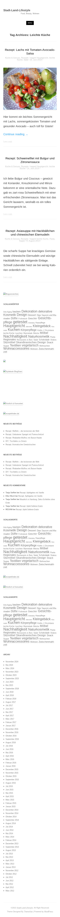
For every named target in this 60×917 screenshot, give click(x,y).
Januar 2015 (10, 806)
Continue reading (15, 134)
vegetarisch (30, 345)
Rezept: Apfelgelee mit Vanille (32, 493)
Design (22, 315)
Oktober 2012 (11, 874)
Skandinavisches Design (31, 342)
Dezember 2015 (12, 769)
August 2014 (11, 823)
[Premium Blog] (10, 294)
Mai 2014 (9, 833)
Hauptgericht (42, 58)
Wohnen (34, 349)
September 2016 (12, 739)
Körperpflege (29, 329)
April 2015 (10, 796)
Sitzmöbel (9, 342)
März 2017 (10, 719)
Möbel (44, 332)
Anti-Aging (7, 312)
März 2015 (10, 800)
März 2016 (10, 759)
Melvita (36, 333)
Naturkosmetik (38, 336)
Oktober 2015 (11, 776)
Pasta (52, 239)
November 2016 (12, 732)
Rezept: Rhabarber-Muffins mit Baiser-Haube (24, 438)
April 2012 (10, 887)
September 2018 (12, 689)
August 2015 (11, 783)
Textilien (15, 345)
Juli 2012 (9, 877)
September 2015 (12, 779)
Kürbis (40, 330)
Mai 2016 (9, 753)
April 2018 (10, 695)
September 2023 (12, 678)
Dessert (32, 315)
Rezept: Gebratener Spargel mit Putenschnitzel (25, 434)
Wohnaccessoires (16, 348)
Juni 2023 (9, 682)
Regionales (9, 339)
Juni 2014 (9, 830)
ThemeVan (28, 912)
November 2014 (12, 813)
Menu (30, 23)
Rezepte (24, 58)
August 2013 (11, 850)
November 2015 (12, 773)
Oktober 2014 (11, 817)
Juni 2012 (9, 881)
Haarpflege (40, 322)
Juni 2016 (9, 749)
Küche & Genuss (12, 58)
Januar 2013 (10, 867)
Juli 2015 (9, 786)
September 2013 (12, 847)
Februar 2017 (11, 722)
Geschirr (32, 318)
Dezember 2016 (12, 729)
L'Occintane (48, 330)
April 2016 (10, 756)
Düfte (14, 318)
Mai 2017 (9, 712)
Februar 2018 (11, 699)
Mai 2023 (9, 685)
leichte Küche (42, 239)
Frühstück (22, 318)
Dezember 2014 (12, 810)
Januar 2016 (10, 766)
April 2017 (10, 715)
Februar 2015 (11, 803)
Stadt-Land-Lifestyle (16, 10)
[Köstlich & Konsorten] (13, 403)
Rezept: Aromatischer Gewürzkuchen (21, 444)
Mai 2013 (9, 857)
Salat (26, 60)
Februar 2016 (11, 763)
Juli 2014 (9, 827)
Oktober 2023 (11, 675)
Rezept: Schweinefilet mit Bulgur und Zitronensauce (30, 160)
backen (17, 311)
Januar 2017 (10, 726)
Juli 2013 (9, 854)
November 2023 (12, 672)
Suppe (22, 241)
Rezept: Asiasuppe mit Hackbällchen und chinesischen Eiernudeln (30, 232)
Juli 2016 (9, 746)
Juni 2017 (9, 709)
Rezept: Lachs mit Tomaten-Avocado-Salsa (30, 51)
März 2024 (10, 668)
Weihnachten (44, 346)
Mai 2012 (9, 884)
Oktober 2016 (11, 736)
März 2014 (10, 837)
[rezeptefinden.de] (11, 414)
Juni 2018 (9, 692)
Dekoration (29, 311)
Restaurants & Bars (25, 340)
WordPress (48, 912)
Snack (50, 342)
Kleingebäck (42, 326)
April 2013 (10, 860)
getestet (20, 321)
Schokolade (44, 339)
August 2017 (11, 702)
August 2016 (11, 742)
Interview (29, 326)
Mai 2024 (9, 665)
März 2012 (10, 891)
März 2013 (10, 864)
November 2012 (12, 870)
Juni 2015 (9, 790)
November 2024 (12, 662)
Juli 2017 (9, 705)
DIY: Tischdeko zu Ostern (16, 441)
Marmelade (27, 333)
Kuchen (14, 329)
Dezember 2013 (12, 843)
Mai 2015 (9, 793)
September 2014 (12, 820)
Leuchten (19, 333)
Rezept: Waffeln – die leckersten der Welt (22, 431)
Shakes (53, 340)
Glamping (31, 323)
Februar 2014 (11, 840)
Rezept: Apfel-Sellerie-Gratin (31, 506)
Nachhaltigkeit (15, 336)
